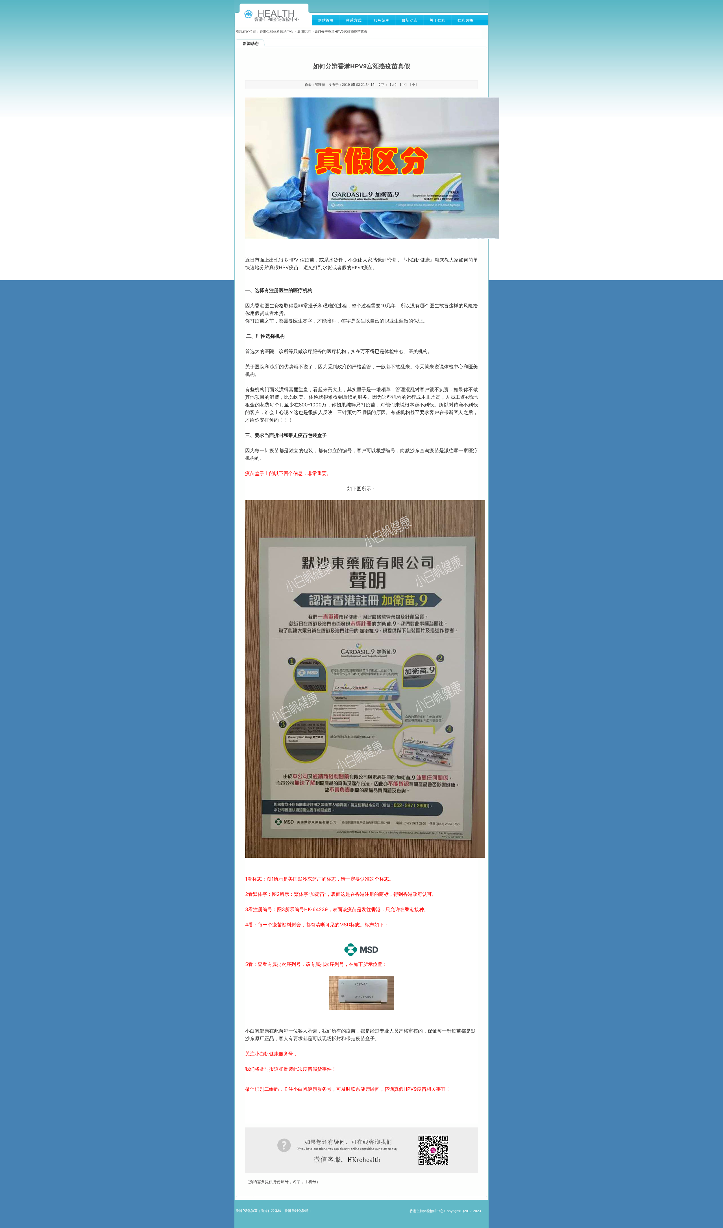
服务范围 (381, 20)
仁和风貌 (465, 20)
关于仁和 (437, 20)
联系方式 (354, 20)
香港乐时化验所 (296, 1211)
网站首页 (326, 20)
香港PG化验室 (247, 1211)
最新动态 (409, 20)
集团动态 (304, 32)
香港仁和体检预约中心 (276, 32)
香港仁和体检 (271, 1211)
